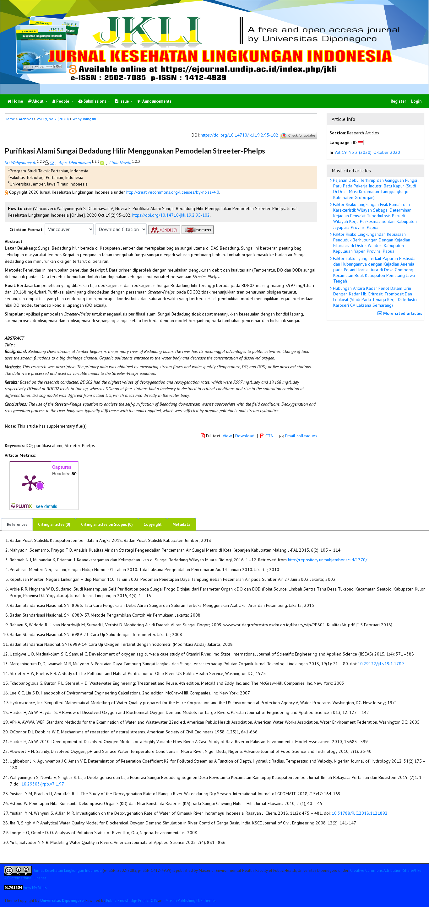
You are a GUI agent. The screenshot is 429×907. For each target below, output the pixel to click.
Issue (124, 101)
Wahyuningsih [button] (84, 118)
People (62, 101)
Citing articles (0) (54, 524)
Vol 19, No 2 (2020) (53, 118)
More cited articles (402, 313)
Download (244, 436)
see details (46, 506)
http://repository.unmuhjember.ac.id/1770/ (327, 560)
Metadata (181, 524)
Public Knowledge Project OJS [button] (131, 900)
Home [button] (10, 118)
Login (416, 101)
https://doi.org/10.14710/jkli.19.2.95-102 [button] (171, 215)
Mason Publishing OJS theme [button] (190, 900)
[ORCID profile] (103, 162)
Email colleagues (301, 436)
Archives (26, 118)
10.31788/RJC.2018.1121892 (360, 813)
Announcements (156, 101)
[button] (7, 192)
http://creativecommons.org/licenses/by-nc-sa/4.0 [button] (172, 192)
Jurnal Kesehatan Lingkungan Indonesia (68, 869)
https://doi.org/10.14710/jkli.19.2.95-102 (239, 135)
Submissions (95, 101)
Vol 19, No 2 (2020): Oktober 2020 (367, 152)
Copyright (153, 524)
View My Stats (34, 887)
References (17, 524)
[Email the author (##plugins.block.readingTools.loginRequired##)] (52, 162)
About (38, 101)
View (227, 436)
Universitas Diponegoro (62, 900)
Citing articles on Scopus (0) (107, 524)
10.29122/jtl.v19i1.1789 (381, 664)
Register (398, 101)
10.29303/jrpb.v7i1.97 (42, 784)
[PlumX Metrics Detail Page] (30, 482)
